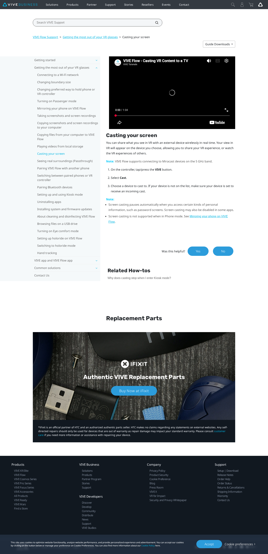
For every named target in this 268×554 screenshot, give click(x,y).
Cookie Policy (148, 545)
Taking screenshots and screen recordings (66, 116)
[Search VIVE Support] (154, 22)
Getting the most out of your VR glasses (90, 37)
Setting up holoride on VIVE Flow (59, 238)
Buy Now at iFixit (134, 390)
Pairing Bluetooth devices (54, 187)
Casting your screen (51, 154)
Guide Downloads (218, 44)
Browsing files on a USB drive (57, 224)
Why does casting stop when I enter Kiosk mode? (139, 278)
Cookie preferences (239, 544)
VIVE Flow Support (45, 37)
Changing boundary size (54, 82)
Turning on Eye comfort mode (58, 231)
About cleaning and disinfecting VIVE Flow (66, 216)
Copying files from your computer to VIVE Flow (66, 137)
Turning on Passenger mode (56, 101)
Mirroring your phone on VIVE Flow (61, 108)
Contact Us (41, 275)
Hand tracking (47, 253)
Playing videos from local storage (60, 146)
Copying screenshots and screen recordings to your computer (67, 125)
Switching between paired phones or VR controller (64, 178)
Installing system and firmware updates (64, 209)
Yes (198, 251)
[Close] (233, 4)
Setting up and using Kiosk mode (60, 195)
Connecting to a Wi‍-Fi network (58, 75)
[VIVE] (20, 5)
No (223, 251)
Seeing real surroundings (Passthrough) (65, 161)
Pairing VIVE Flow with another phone (63, 168)
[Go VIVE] (260, 4)
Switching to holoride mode (56, 246)
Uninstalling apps (49, 202)
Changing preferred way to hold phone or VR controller (66, 91)
